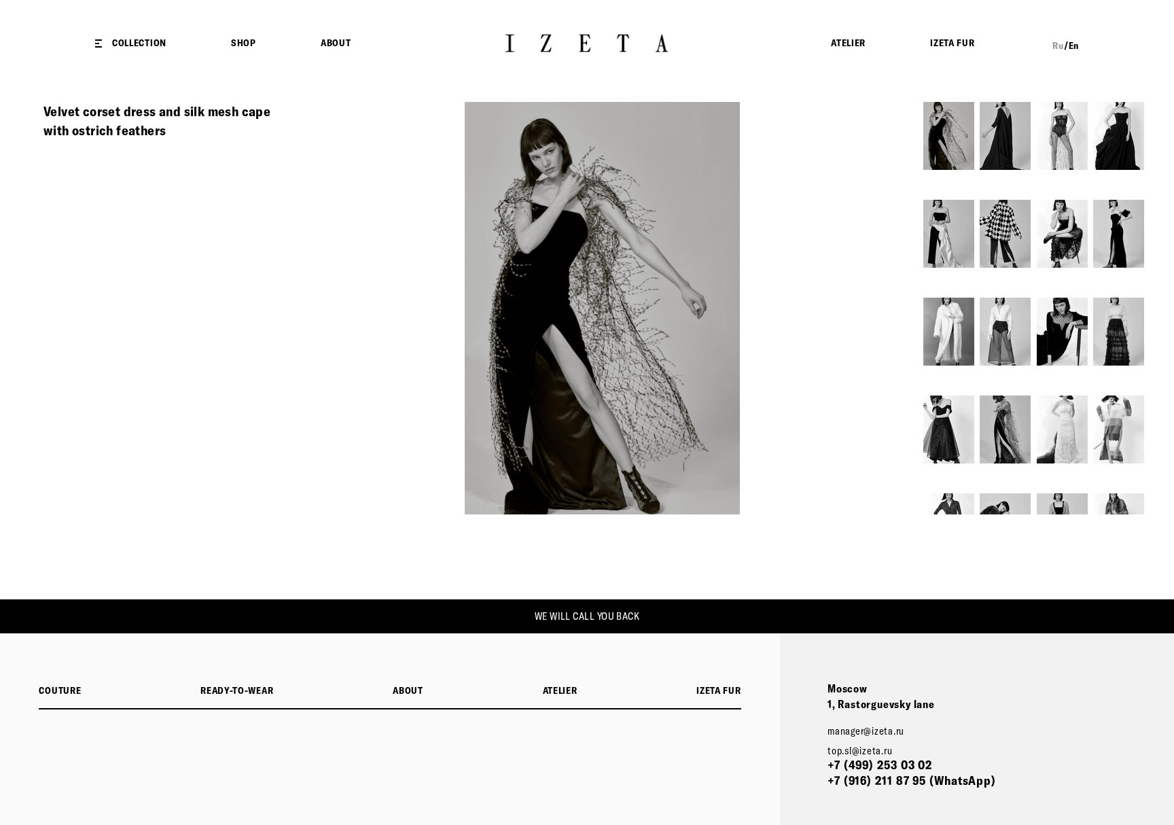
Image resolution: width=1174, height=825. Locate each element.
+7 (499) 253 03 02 (880, 765)
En (1074, 45)
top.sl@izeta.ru (860, 750)
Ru (1057, 45)
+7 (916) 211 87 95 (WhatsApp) (912, 780)
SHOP (243, 43)
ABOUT (336, 43)
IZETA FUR (952, 43)
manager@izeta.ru (866, 730)
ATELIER (848, 43)
